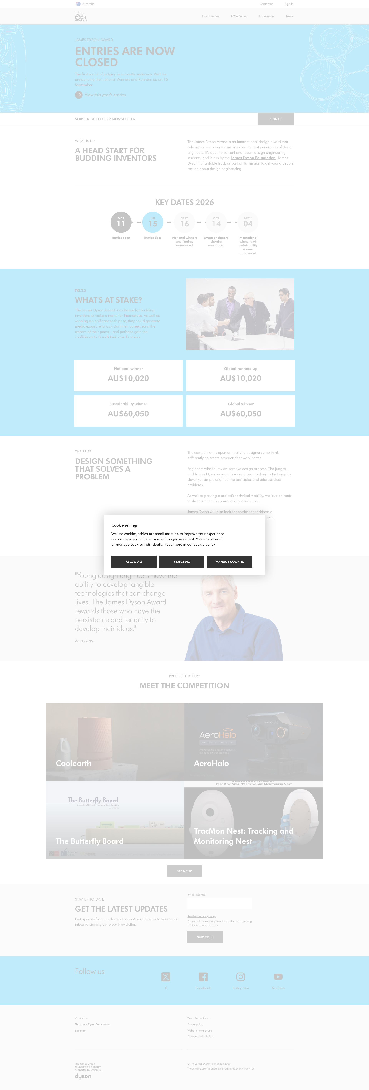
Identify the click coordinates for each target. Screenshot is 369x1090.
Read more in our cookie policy (189, 544)
